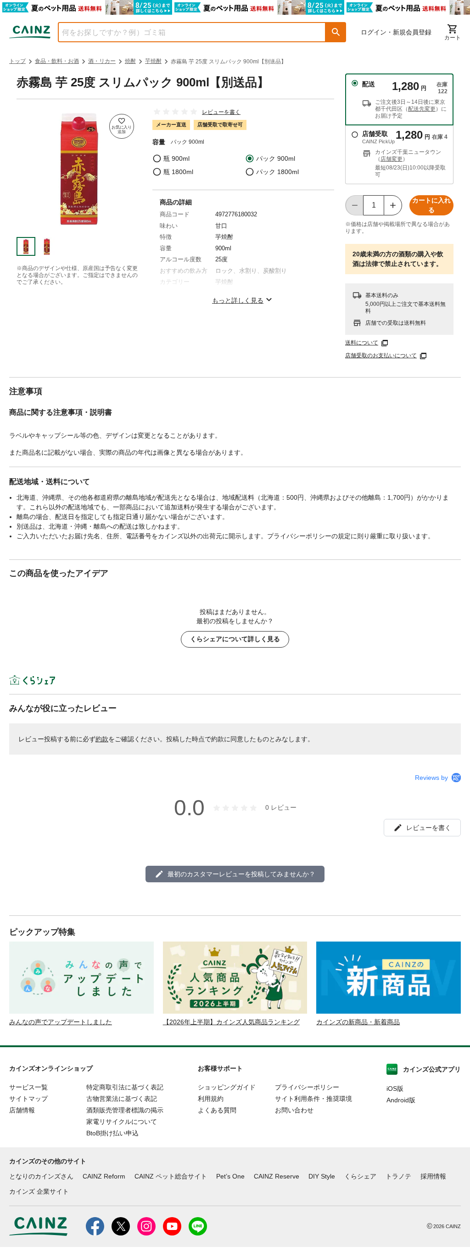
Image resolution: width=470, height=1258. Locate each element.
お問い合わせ (294, 1110)
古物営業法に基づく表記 (121, 1098)
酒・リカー (102, 61)
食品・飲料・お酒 (57, 61)
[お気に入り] (121, 126)
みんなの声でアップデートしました (60, 1022)
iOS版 (394, 1088)
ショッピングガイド (227, 1087)
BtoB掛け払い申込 (112, 1133)
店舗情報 (22, 1110)
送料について (361, 342)
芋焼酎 (153, 61)
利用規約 (211, 1098)
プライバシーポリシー (307, 1087)
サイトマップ (28, 1098)
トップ (17, 61)
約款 (101, 739)
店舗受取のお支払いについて (381, 355)
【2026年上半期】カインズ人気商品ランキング (231, 1022)
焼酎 (130, 61)
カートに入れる (431, 205)
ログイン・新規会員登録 (396, 32)
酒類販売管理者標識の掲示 (124, 1110)
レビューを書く (221, 112)
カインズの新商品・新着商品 (358, 1022)
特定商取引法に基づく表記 (124, 1087)
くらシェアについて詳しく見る (235, 639)
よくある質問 (217, 1110)
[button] (336, 32)
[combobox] (185, 32)
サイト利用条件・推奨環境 (313, 1098)
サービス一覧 (28, 1087)
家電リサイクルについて (121, 1121)
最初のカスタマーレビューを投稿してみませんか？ (241, 874)
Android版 (400, 1100)
